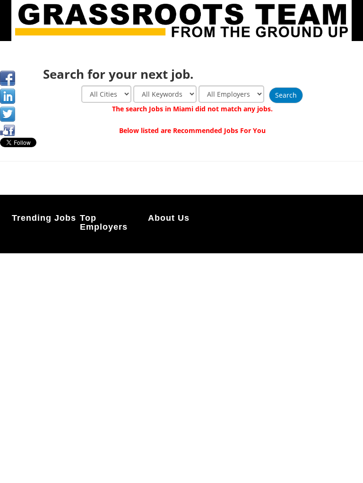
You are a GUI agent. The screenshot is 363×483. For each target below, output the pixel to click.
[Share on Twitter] (7, 114)
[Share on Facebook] (7, 78)
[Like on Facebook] (7, 129)
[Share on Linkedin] (7, 96)
